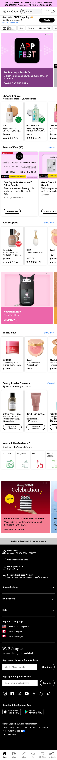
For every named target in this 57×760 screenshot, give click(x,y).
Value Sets (6, 453)
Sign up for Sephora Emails (16, 676)
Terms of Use (21, 727)
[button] (12, 411)
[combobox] (31, 11)
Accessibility (35, 727)
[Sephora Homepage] (10, 11)
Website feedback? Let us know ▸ (28, 541)
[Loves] (47, 11)
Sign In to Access (12, 427)
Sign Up (47, 683)
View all (51, 147)
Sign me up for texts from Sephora (20, 660)
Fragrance (21, 453)
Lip (33, 453)
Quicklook (7, 113)
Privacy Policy (8, 727)
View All (51, 383)
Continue (47, 666)
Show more (49, 222)
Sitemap (45, 727)
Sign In (47, 20)
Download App (12, 211)
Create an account (10, 22)
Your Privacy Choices (11, 730)
